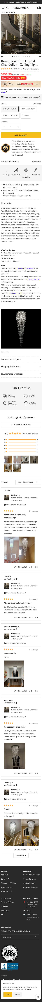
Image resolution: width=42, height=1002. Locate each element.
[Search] (7, 8)
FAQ (2, 914)
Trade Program (6, 887)
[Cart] (38, 8)
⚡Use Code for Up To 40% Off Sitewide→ (21, 2)
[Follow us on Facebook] (3, 980)
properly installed (33, 279)
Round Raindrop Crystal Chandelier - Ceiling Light (24, 499)
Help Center (5, 910)
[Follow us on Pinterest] (19, 980)
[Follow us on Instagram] (14, 980)
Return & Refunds (7, 902)
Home (3, 12)
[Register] (36, 937)
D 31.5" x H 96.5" (28, 109)
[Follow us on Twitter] (8, 980)
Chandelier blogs (29, 879)
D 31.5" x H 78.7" (9, 109)
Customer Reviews (30, 887)
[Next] (40, 56)
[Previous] (2, 56)
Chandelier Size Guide (31, 875)
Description (6, 203)
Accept (8, 994)
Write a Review (27, 425)
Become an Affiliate (8, 883)
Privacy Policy (6, 891)
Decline (17, 994)
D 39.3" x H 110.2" (10, 115)
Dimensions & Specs (11, 359)
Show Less (5, 352)
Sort (20, 482)
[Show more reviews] (21, 855)
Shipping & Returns (10, 366)
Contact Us (5, 879)
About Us (4, 875)
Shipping (4, 906)
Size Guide (37, 104)
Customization (28, 883)
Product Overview (21, 161)
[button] (21, 439)
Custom (26, 115)
